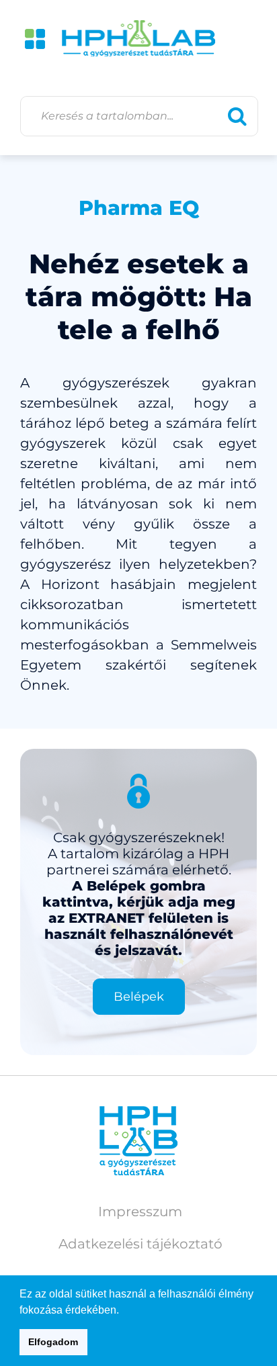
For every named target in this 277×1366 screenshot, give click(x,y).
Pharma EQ (139, 207)
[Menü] (35, 39)
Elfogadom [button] (53, 1341)
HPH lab (138, 38)
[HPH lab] (138, 1140)
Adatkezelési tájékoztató (140, 1244)
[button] (124, 1311)
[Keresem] (237, 116)
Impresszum (140, 1211)
